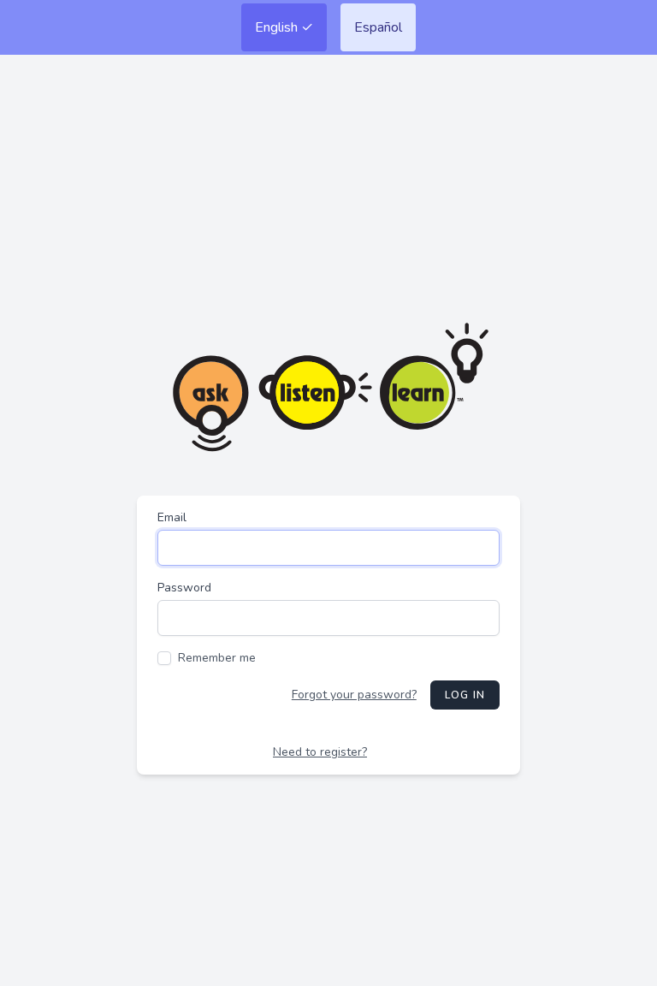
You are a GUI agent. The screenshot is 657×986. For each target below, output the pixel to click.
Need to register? (320, 752)
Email (171, 517)
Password (184, 587)
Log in (465, 695)
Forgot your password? (354, 694)
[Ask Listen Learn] (328, 387)
